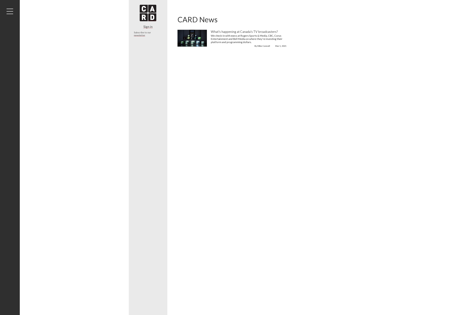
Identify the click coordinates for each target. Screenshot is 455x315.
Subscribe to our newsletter (142, 34)
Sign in (148, 27)
